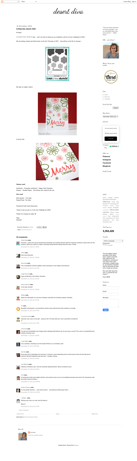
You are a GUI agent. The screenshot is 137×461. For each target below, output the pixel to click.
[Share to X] (42, 227)
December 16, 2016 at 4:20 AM (30, 279)
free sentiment (113, 216)
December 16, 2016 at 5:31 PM (30, 300)
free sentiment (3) (111, 219)
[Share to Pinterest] (46, 227)
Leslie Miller (24, 341)
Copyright (107, 99)
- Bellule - (24, 398)
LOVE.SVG (106, 210)
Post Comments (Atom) (31, 417)
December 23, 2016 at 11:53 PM (30, 392)
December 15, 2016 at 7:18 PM (30, 247)
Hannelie (33, 432)
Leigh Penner (25, 274)
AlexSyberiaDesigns (109, 199)
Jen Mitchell (24, 364)
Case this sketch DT (26, 229)
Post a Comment (24, 410)
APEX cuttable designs (111, 197)
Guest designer (113, 207)
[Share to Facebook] (44, 227)
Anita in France (25, 387)
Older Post (95, 414)
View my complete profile (35, 435)
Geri (22, 375)
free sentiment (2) (109, 218)
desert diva (68, 11)
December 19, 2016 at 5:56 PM (30, 358)
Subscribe (110, 138)
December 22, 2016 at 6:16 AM (30, 369)
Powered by (105, 146)
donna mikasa (25, 284)
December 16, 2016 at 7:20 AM (30, 289)
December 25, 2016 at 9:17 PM (30, 406)
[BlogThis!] (40, 227)
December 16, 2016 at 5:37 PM (30, 310)
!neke (23, 252)
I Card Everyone (26, 316)
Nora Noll (24, 263)
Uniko (111, 214)
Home (57, 414)
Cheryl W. (24, 329)
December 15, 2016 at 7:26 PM (30, 257)
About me (107, 97)
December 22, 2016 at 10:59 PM (30, 381)
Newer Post (20, 414)
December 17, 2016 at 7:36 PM (30, 335)
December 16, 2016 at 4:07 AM (30, 268)
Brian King (24, 240)
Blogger (76, 445)
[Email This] (38, 227)
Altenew (106, 202)
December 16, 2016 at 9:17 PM (30, 323)
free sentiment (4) (111, 221)
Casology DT (114, 204)
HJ (22, 306)
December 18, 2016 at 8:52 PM (30, 346)
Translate (109, 245)
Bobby (23, 295)
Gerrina (23, 352)
